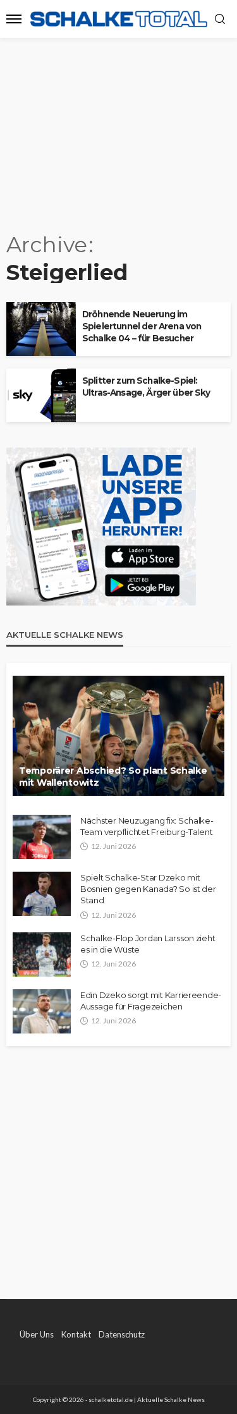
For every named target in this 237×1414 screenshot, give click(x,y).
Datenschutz (122, 1334)
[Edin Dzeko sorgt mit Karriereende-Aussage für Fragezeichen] (42, 1011)
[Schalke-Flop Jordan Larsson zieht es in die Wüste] (42, 954)
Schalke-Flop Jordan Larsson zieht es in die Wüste (147, 943)
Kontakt (76, 1334)
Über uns (37, 1334)
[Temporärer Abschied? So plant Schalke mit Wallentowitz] (118, 736)
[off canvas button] (13, 19)
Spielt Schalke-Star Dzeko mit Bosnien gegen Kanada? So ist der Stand (148, 888)
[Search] (220, 19)
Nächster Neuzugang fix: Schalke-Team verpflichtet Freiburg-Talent (147, 826)
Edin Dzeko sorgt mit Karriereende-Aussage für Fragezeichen (150, 1000)
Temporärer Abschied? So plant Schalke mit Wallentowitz (113, 777)
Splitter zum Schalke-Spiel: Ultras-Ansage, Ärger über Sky (146, 386)
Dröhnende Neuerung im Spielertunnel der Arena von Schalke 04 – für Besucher (141, 326)
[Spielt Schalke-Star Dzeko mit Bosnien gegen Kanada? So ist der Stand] (42, 894)
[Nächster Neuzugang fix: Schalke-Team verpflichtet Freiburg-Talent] (42, 837)
